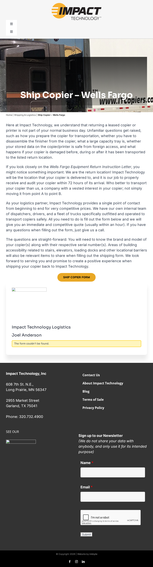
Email (86, 487)
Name (86, 463)
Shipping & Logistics (25, 114)
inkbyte (93, 554)
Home (9, 114)
